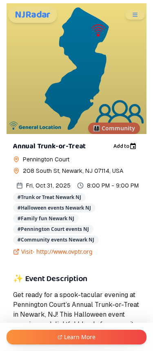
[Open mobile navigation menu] (135, 15)
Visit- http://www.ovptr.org (57, 251)
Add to (121, 146)
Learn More (79, 337)
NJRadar (33, 14)
